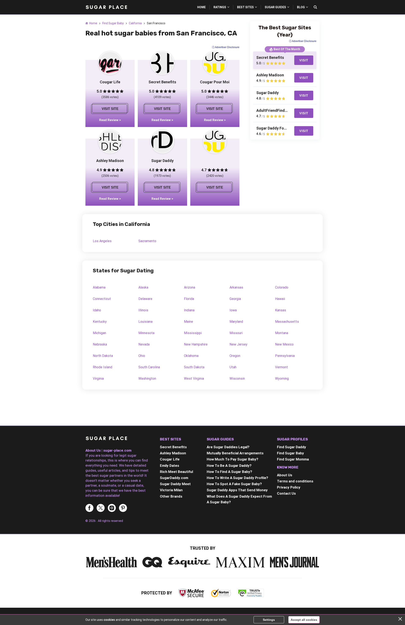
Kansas (280, 310)
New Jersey (238, 344)
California (135, 23)
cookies (109, 619)
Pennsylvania (285, 356)
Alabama (99, 287)
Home (201, 7)
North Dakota (103, 356)
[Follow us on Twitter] (101, 508)
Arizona (189, 287)
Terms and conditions (295, 481)
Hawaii (280, 299)
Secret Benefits (173, 447)
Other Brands (171, 496)
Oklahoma (191, 356)
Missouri (236, 333)
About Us (284, 475)
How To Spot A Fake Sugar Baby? (234, 484)
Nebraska (100, 344)
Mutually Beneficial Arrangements (235, 453)
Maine (188, 322)
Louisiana (145, 322)
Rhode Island (102, 367)
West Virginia (194, 379)
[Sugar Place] (106, 7)
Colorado (281, 287)
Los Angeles (102, 241)
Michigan (99, 333)
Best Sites (245, 7)
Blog (301, 7)
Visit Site (110, 109)
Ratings (219, 7)
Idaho (97, 310)
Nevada (144, 344)
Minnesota (146, 333)
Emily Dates (169, 465)
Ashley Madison (173, 453)
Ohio (141, 356)
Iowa (233, 310)
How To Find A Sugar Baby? (229, 472)
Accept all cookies (304, 619)
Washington (147, 379)
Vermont (281, 367)
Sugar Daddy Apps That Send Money (237, 490)
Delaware (145, 299)
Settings (269, 619)
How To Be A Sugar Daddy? (229, 465)
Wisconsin (237, 379)
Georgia (235, 299)
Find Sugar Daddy (291, 447)
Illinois (143, 310)
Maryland (236, 322)
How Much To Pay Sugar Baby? (232, 459)
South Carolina (149, 367)
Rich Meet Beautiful (176, 472)
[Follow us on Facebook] (89, 508)
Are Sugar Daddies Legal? (228, 447)
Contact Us (286, 493)
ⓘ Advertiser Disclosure (225, 47)
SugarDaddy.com (174, 478)
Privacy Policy (288, 487)
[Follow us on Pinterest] (123, 508)
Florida (189, 299)
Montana (281, 333)
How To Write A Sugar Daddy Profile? (237, 478)
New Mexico (284, 344)
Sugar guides (275, 7)
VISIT (303, 60)
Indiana (189, 310)
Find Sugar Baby (113, 23)
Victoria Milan (171, 490)
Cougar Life (170, 459)
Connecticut (102, 299)
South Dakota (194, 367)
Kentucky (100, 322)
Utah (233, 367)
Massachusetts (287, 322)
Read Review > (110, 120)
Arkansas (236, 287)
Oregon (235, 356)
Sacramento (147, 241)
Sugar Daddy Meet (175, 484)
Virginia (98, 379)
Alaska (143, 287)
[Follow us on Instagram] (112, 508)
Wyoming (282, 379)
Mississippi (193, 333)
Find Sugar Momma (293, 459)
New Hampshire (196, 344)
